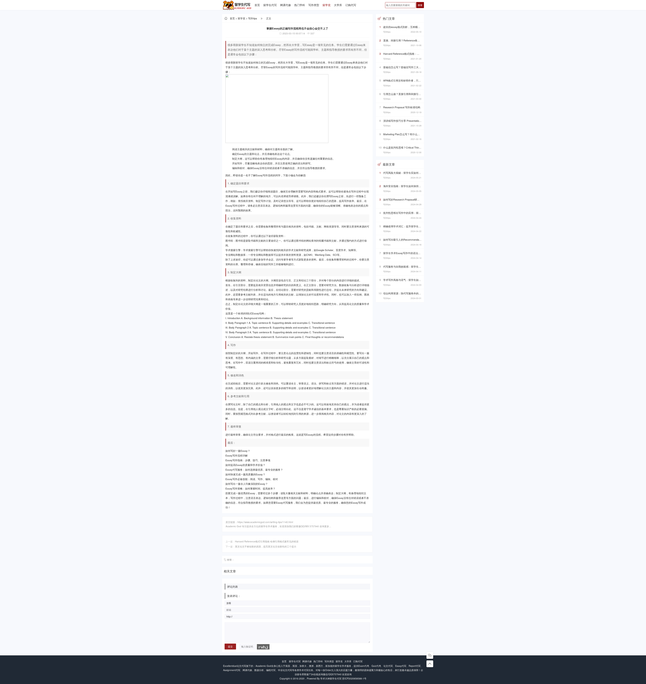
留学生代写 (270, 5)
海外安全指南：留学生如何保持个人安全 (406, 186)
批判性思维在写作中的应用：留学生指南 (406, 213)
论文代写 (241, 665)
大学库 (338, 5)
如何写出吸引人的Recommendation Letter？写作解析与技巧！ (418, 239)
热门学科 (299, 5)
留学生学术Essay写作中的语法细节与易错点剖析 (410, 253)
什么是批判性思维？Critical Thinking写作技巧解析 (411, 147)
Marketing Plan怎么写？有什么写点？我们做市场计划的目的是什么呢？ (423, 134)
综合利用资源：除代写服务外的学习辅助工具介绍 (411, 293)
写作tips (252, 18)
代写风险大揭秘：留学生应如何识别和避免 (407, 172)
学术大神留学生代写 (331, 678)
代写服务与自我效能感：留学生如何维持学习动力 (411, 266)
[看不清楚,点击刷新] (263, 646)
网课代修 (285, 5)
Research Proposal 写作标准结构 (401, 107)
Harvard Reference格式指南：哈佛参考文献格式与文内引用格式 (419, 53)
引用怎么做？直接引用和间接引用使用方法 (407, 94)
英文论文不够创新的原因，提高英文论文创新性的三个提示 (265, 546)
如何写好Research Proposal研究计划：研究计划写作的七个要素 (419, 199)
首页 (257, 5)
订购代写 (350, 5)
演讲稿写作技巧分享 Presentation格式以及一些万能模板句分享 (418, 120)
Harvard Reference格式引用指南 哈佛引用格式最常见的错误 (266, 541)
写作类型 (313, 5)
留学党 (326, 5)
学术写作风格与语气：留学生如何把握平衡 (407, 280)
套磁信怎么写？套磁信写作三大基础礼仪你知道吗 (411, 67)
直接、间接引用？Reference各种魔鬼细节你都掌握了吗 (414, 40)
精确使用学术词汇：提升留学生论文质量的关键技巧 (412, 226)
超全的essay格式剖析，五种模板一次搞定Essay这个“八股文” (417, 27)
